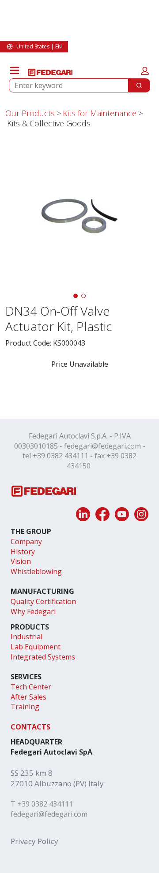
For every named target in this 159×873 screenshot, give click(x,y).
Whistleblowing (36, 571)
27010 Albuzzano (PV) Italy (57, 783)
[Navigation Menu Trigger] (14, 70)
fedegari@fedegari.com (102, 446)
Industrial (26, 636)
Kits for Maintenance (99, 113)
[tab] (75, 296)
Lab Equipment (36, 647)
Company (26, 541)
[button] (145, 71)
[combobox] (65, 85)
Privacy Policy (34, 841)
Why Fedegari (33, 611)
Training (25, 706)
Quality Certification (43, 601)
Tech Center (31, 687)
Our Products (30, 113)
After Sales (28, 697)
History (23, 551)
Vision (21, 561)
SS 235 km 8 (32, 773)
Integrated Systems (43, 657)
